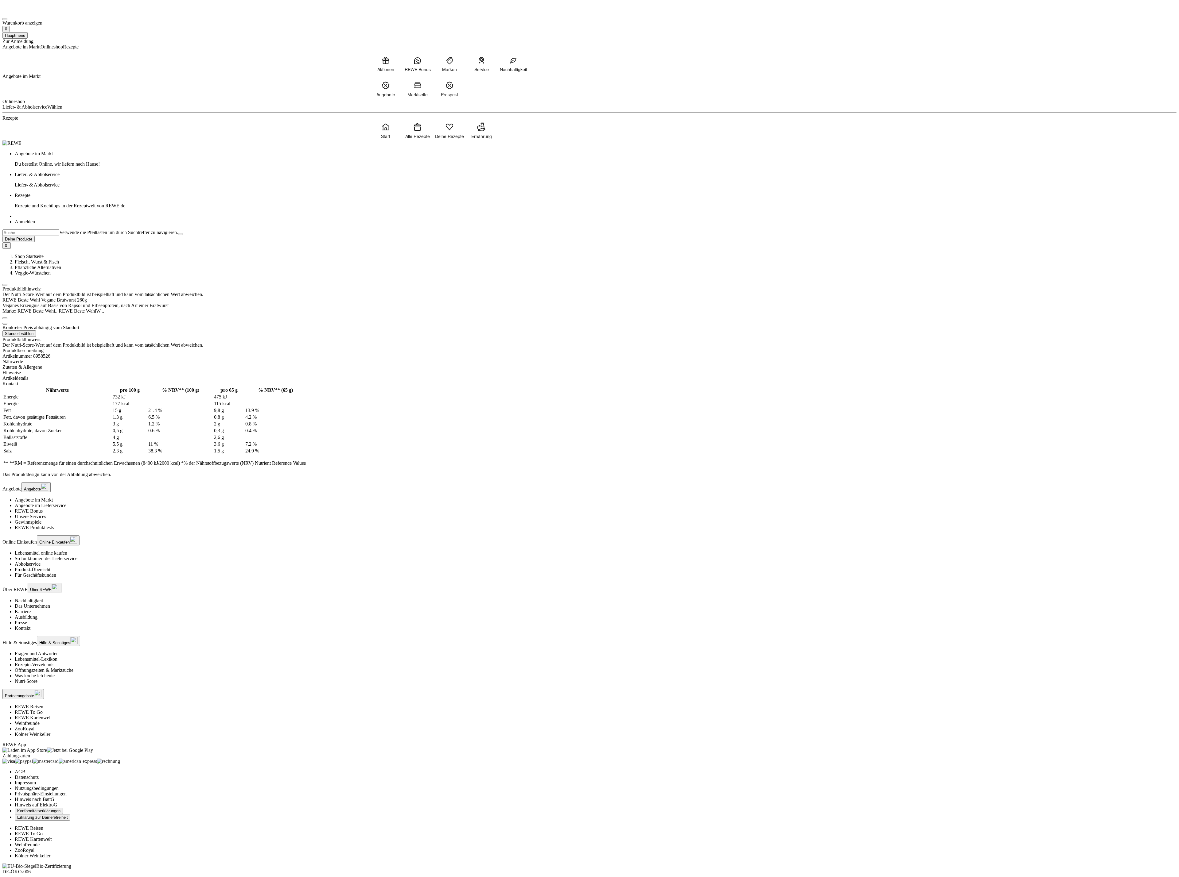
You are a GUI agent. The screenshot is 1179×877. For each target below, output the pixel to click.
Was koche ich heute (35, 675)
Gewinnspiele (28, 522)
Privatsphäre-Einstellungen (41, 793)
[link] (596, 159)
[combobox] (30, 232)
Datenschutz (27, 777)
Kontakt (22, 628)
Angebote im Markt (34, 499)
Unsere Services (30, 516)
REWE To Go (29, 712)
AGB (20, 771)
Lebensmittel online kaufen (41, 553)
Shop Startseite (29, 256)
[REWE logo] (11, 143)
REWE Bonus (29, 511)
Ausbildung (26, 617)
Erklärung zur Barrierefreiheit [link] (42, 817)
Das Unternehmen (32, 606)
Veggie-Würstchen (33, 272)
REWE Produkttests (34, 527)
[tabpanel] (589, 427)
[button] (4, 285)
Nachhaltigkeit (29, 600)
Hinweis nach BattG (34, 799)
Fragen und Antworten (37, 653)
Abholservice (28, 564)
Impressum (25, 782)
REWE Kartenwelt (33, 717)
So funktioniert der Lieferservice (46, 558)
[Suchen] (180, 234)
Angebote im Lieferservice (40, 505)
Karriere (23, 611)
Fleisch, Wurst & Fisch (37, 261)
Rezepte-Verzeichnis (34, 664)
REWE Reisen (29, 706)
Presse (21, 622)
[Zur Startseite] (23, 11)
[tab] (589, 361)
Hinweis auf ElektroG (36, 804)
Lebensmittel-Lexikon (36, 659)
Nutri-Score (26, 681)
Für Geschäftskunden (35, 575)
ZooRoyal (24, 728)
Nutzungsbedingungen (37, 788)
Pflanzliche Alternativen (38, 267)
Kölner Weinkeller (32, 734)
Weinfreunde (27, 723)
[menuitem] (386, 64)
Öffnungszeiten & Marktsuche (44, 670)
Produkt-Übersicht (32, 569)
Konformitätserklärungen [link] (38, 811)
